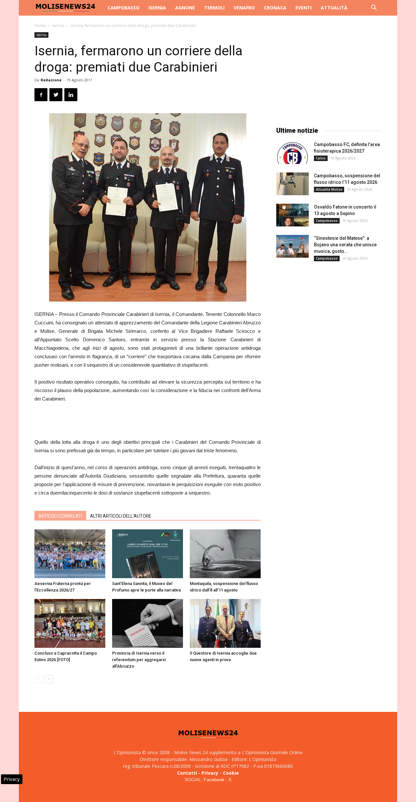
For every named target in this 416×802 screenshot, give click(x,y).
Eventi (303, 8)
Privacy (210, 773)
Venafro (244, 8)
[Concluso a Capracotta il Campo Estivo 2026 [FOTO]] (69, 623)
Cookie (231, 773)
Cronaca (275, 8)
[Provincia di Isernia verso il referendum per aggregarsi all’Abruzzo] (147, 623)
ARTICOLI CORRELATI (60, 516)
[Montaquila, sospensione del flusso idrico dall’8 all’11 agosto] (225, 553)
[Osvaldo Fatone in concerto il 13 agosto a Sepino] (292, 215)
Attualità (334, 8)
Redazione (51, 79)
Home (40, 25)
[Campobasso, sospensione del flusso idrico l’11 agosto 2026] (292, 183)
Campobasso (123, 8)
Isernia (157, 8)
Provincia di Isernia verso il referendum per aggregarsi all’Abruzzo (139, 660)
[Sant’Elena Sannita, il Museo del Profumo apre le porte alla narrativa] (147, 553)
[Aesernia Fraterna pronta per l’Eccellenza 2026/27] (69, 553)
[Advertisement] (148, 421)
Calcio (321, 158)
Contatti (187, 773)
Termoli (214, 8)
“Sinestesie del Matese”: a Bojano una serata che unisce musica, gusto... (345, 245)
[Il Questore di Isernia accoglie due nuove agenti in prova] (225, 623)
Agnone (185, 8)
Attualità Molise (329, 189)
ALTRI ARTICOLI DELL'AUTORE (120, 516)
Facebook (214, 779)
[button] (374, 8)
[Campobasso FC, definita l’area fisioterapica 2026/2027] (292, 152)
